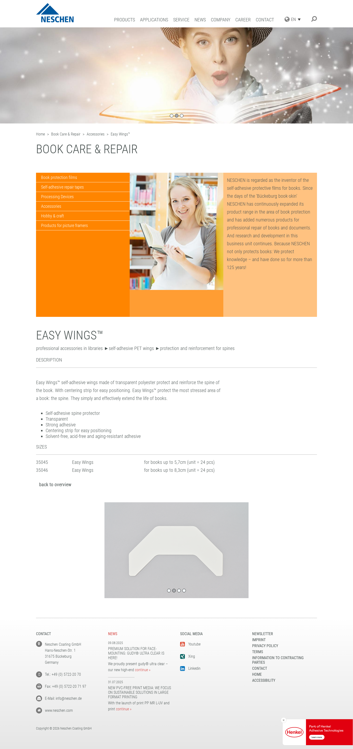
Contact (265, 20)
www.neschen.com (59, 710)
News (200, 20)
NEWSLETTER (262, 634)
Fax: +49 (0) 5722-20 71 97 (65, 686)
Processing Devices (57, 196)
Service (181, 20)
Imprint (259, 640)
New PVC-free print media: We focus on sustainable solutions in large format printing (139, 692)
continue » (142, 670)
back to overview (55, 484)
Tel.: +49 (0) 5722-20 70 (63, 674)
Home (257, 674)
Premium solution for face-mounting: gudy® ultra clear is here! (136, 653)
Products (124, 20)
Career (243, 20)
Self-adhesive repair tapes (62, 187)
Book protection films (59, 177)
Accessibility (263, 680)
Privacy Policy (265, 646)
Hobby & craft (52, 215)
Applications (154, 20)
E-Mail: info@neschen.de (63, 698)
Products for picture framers (64, 225)
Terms (257, 652)
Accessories (51, 206)
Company (220, 20)
